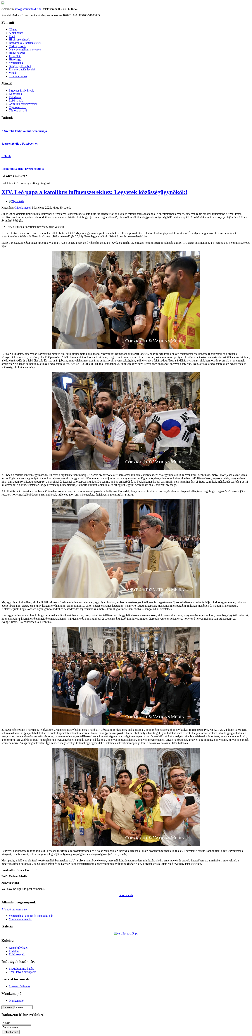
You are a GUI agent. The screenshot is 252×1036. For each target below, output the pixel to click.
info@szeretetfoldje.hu (28, 9)
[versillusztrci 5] (126, 933)
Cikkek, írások (22, 207)
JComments (126, 895)
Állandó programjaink (14, 909)
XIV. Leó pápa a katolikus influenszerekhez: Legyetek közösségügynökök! (94, 192)
